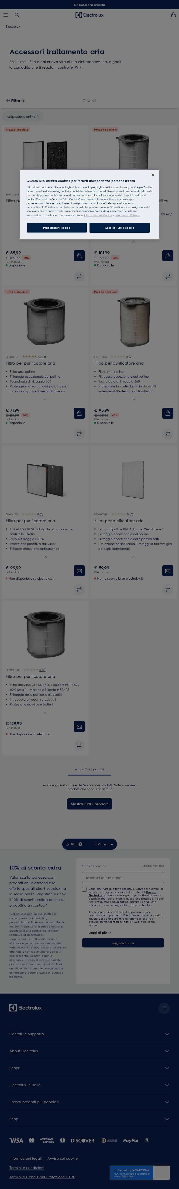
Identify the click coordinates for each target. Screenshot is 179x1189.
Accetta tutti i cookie (119, 227)
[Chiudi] (153, 175)
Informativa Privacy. (127, 215)
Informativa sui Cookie (98, 215)
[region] (89, 204)
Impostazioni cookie (57, 227)
